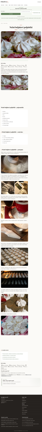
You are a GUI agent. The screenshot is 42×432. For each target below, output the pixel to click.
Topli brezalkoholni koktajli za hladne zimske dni (10, 358)
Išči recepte (3, 11)
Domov (2, 23)
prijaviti (14, 383)
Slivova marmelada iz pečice (21, 19)
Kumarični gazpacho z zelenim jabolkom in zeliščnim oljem (8, 422)
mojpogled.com (24, 400)
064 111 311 (2, 402)
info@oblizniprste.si (3, 401)
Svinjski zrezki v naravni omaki (31, 420)
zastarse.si (23, 398)
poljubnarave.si (24, 402)
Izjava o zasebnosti (24, 412)
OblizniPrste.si (20, 430)
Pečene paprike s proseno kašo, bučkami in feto (7, 420)
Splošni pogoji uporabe (25, 405)
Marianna (16, 29)
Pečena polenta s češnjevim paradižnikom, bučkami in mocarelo (9, 426)
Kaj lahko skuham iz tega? (36, 12)
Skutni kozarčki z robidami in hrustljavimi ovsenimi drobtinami (13, 353)
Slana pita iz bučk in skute (29, 425)
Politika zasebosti (24, 407)
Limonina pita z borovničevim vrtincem (9, 357)
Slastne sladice (5, 23)
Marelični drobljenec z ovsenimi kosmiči (9, 355)
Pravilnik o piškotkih (24, 410)
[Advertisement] (14, 97)
